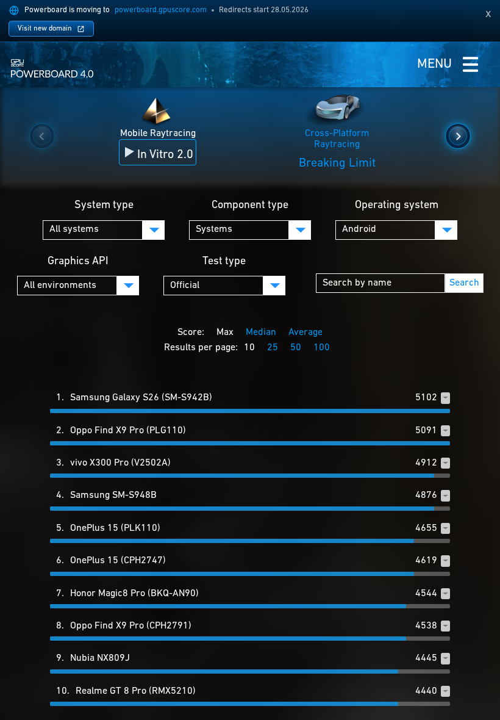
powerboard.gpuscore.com (161, 10)
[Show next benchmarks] (458, 136)
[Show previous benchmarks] (42, 136)
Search (464, 283)
